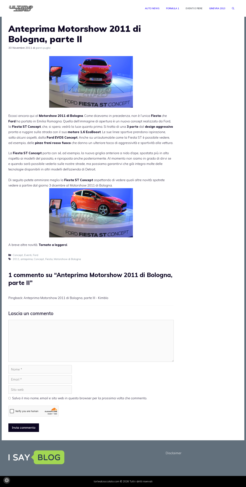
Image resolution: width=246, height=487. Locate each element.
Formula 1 (172, 8)
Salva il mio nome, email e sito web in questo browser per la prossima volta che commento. (79, 398)
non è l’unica (146, 116)
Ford (35, 255)
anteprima (27, 259)
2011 (16, 259)
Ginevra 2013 (217, 8)
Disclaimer (173, 453)
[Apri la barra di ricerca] (233, 8)
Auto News (152, 8)
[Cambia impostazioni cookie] (6, 480)
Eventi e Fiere (194, 8)
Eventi (28, 255)
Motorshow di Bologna (67, 259)
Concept (18, 255)
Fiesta (49, 259)
